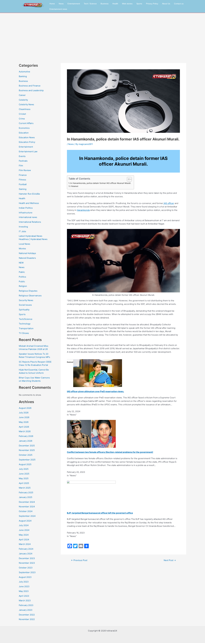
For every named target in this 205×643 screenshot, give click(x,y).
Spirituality (24, 309)
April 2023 (24, 596)
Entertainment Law (28, 151)
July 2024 (24, 525)
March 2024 (25, 544)
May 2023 (24, 591)
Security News (26, 300)
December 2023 (27, 558)
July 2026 (23, 412)
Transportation (26, 328)
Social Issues (25, 305)
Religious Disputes (28, 290)
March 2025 (25, 487)
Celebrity (23, 100)
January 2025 (25, 497)
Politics (22, 276)
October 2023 (25, 567)
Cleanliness (24, 109)
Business (104, 4)
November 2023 (27, 563)
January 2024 (25, 553)
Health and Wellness (29, 203)
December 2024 (27, 502)
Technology (24, 323)
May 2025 (23, 478)
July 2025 (23, 469)
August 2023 (25, 577)
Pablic (22, 272)
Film (21, 165)
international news (28, 217)
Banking (23, 76)
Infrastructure (25, 212)
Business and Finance (29, 85)
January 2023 (25, 610)
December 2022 (27, 614)
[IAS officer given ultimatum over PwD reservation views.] (97, 373)
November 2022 (27, 619)
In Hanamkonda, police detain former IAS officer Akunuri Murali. (100, 183)
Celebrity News (26, 104)
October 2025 (25, 455)
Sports (139, 4)
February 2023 (26, 605)
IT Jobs (22, 231)
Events (22, 156)
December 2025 (27, 445)
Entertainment (73, 4)
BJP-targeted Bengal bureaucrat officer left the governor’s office (100, 513)
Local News (24, 244)
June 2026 (24, 417)
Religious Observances (30, 295)
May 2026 (23, 422)
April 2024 (24, 539)
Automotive (24, 71)
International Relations (30, 222)
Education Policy (27, 142)
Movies (22, 248)
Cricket (22, 114)
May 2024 (24, 534)
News (61, 4)
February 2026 (26, 436)
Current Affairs (26, 123)
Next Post (170, 560)
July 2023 (24, 581)
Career (22, 95)
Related (74, 186)
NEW (21, 262)
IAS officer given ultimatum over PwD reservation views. (95, 391)
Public (22, 281)
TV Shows (24, 333)
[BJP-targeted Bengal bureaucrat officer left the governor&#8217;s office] (91, 494)
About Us (166, 4)
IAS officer (168, 203)
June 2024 (24, 530)
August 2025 (25, 464)
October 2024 (25, 511)
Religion (23, 286)
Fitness (22, 179)
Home (52, 4)
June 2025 (24, 473)
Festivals (23, 160)
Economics (24, 128)
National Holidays (27, 253)
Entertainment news (58, 9)
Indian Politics (26, 208)
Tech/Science (25, 319)
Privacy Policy (152, 4)
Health (115, 4)
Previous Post (79, 560)
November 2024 (27, 506)
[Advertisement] (102, 33)
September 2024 (27, 516)
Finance (23, 175)
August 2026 (25, 408)
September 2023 (27, 572)
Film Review (25, 170)
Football (23, 184)
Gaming (22, 189)
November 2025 (27, 450)
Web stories (127, 4)
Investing (23, 226)
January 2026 (25, 441)
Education (24, 132)
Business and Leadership (31, 90)
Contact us (179, 4)
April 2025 (24, 483)
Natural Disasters (27, 258)
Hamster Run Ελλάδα (29, 193)
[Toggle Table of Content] (128, 179)
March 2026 (25, 431)
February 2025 (26, 492)
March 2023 (25, 600)
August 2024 (25, 520)
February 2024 (26, 549)
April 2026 (24, 426)
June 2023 (24, 586)
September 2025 (27, 459)
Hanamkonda (83, 210)
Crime (22, 118)
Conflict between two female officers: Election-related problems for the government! (110, 452)
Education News (27, 137)
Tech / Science (90, 4)
